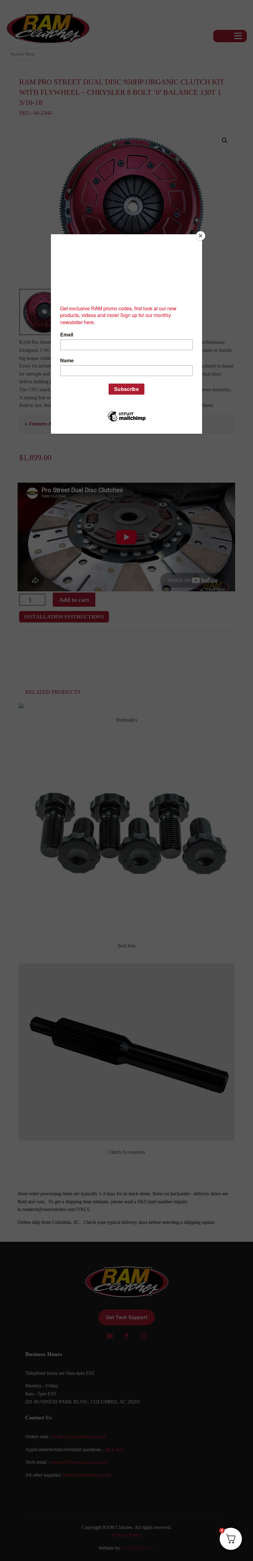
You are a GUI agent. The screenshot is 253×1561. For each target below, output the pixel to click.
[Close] (200, 235)
